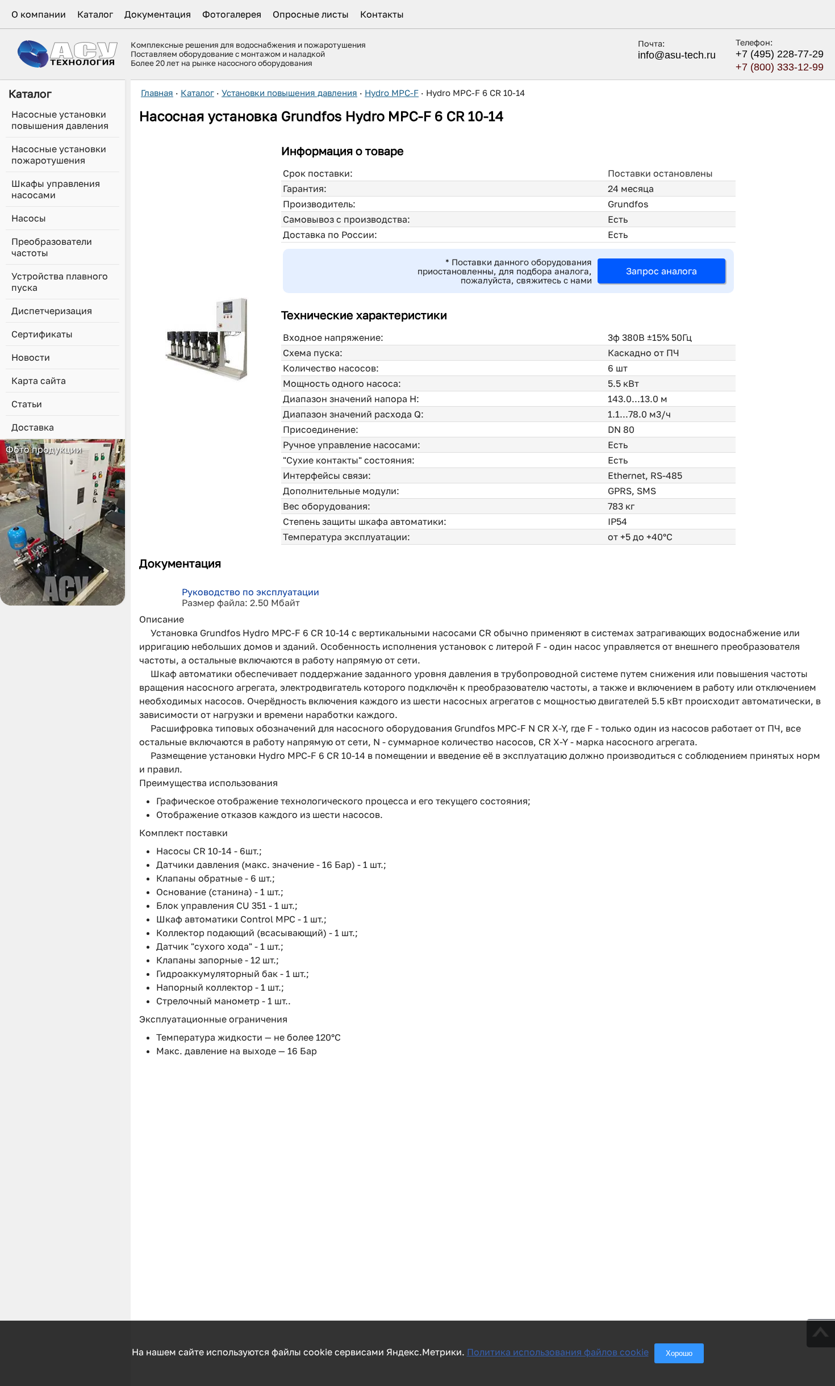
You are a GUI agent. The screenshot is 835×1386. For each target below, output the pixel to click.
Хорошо (679, 1353)
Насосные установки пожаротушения (58, 154)
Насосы (28, 218)
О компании (38, 14)
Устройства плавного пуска (59, 281)
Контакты (382, 14)
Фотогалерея (231, 14)
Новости (30, 357)
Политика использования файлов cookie (558, 1352)
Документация (157, 14)
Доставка (32, 427)
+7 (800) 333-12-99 (780, 67)
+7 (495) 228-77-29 (780, 54)
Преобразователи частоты (51, 247)
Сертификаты (42, 334)
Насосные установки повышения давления (59, 119)
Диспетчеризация (51, 310)
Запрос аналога (661, 271)
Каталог (95, 14)
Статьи (26, 404)
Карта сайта (38, 380)
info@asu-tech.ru (677, 55)
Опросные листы (311, 14)
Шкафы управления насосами (55, 189)
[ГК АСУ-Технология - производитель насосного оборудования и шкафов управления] (68, 53)
